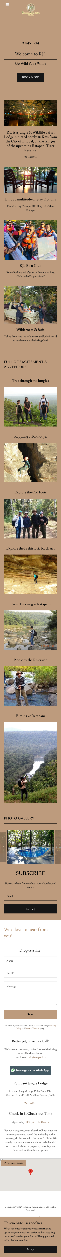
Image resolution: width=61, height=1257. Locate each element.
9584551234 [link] (30, 43)
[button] (8, 4)
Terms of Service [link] (32, 1028)
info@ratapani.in (37, 1057)
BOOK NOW (30, 77)
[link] (30, 4)
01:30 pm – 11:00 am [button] (36, 1122)
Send (30, 1014)
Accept (30, 1249)
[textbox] (30, 896)
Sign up (30, 909)
